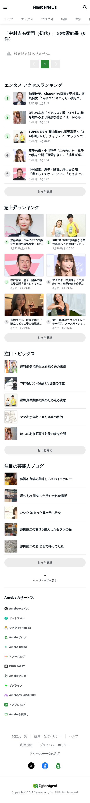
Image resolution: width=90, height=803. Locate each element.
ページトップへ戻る (45, 580)
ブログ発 (47, 19)
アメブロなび (17, 704)
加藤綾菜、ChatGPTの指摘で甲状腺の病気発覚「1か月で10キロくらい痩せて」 (57, 96)
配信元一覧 (19, 736)
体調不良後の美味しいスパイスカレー (46, 479)
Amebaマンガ (17, 676)
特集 (64, 19)
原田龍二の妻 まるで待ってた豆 (42, 546)
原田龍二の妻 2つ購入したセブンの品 (46, 529)
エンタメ (27, 19)
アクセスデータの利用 (45, 753)
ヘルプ (73, 736)
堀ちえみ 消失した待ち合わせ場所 (43, 496)
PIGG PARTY (17, 666)
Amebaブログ (17, 637)
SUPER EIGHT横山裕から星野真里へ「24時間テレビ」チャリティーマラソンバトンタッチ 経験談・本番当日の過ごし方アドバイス (57, 138)
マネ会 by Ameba (20, 628)
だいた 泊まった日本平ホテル (40, 512)
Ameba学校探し (19, 714)
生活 (78, 19)
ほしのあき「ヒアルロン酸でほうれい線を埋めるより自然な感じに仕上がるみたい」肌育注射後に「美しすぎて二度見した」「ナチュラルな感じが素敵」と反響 (56, 119)
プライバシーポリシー (55, 745)
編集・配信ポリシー (48, 736)
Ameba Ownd (18, 647)
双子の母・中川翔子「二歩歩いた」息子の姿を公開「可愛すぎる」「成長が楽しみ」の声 (56, 155)
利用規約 (26, 745)
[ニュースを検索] (84, 7)
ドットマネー (17, 618)
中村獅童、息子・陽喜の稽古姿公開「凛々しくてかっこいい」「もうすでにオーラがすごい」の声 (56, 174)
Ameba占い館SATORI (22, 695)
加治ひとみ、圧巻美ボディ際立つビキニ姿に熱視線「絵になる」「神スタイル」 (26, 325)
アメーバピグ (17, 656)
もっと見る (45, 191)
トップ (8, 19)
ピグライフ (15, 685)
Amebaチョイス (19, 608)
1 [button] (45, 64)
